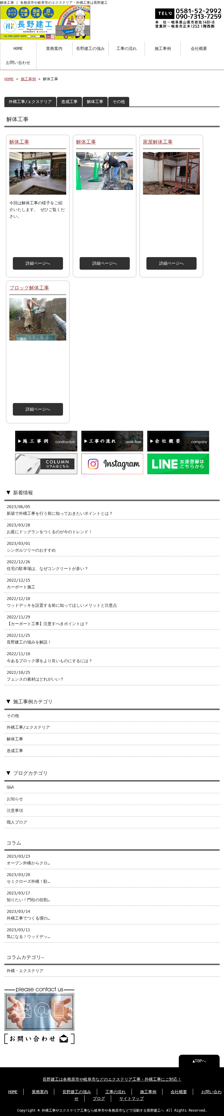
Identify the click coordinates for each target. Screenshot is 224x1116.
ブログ (99, 1098)
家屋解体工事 (158, 142)
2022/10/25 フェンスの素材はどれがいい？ (35, 675)
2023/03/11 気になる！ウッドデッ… (28, 933)
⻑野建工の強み (76, 1091)
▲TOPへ (199, 1061)
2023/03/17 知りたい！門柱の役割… (28, 896)
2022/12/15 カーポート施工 (21, 583)
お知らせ (15, 798)
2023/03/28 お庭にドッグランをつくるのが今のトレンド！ (49, 528)
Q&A (10, 787)
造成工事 (69, 101)
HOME (18, 48)
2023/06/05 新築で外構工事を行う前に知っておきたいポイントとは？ (60, 510)
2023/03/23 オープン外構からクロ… (28, 859)
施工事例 (163, 48)
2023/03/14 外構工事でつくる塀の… (28, 914)
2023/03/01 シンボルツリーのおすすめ (31, 546)
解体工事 (95, 101)
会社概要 (199, 48)
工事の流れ (126, 48)
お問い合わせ (18, 62)
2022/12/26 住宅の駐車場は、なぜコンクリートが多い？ (47, 565)
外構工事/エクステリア (30, 101)
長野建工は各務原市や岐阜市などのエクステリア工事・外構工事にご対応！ (112, 1079)
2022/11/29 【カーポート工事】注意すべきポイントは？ (47, 620)
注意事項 (15, 810)
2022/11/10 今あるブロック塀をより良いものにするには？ (49, 657)
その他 (119, 101)
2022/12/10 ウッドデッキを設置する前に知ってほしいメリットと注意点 (62, 602)
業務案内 (54, 48)
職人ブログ (17, 822)
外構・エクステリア (25, 970)
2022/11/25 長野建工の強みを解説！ (29, 638)
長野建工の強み (90, 48)
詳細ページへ (38, 263)
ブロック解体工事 (29, 288)
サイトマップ (131, 1098)
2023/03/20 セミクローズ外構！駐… (28, 878)
